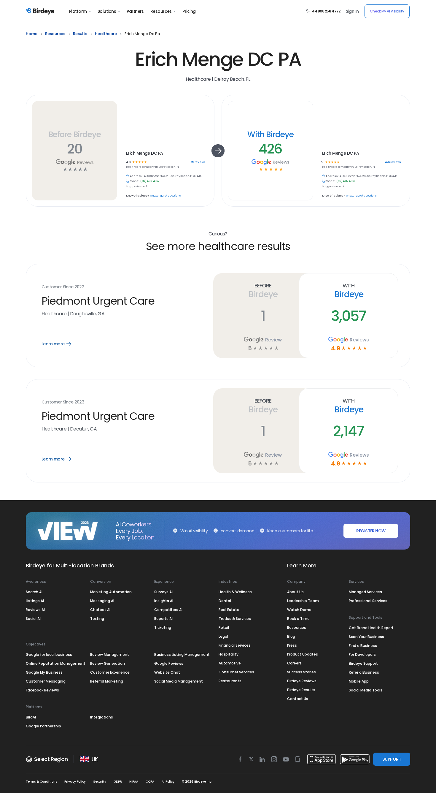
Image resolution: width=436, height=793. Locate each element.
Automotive (230, 663)
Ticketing (162, 627)
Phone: (134, 181)
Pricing (188, 11)
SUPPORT (391, 759)
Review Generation (107, 663)
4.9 (128, 162)
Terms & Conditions (41, 781)
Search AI (34, 591)
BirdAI (31, 717)
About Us (295, 591)
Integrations (101, 717)
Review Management (109, 654)
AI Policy (168, 781)
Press (292, 645)
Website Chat (167, 672)
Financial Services (235, 645)
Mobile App (359, 681)
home (31, 34)
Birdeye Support (363, 663)
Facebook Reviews (42, 690)
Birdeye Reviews (301, 680)
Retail (224, 627)
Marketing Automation (111, 591)
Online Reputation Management (55, 663)
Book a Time (298, 618)
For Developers (362, 654)
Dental (225, 600)
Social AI (33, 618)
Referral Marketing (106, 681)
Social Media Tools (365, 690)
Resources (161, 11)
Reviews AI (35, 609)
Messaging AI (102, 600)
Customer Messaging (46, 681)
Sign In (352, 11)
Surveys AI (163, 591)
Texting (97, 618)
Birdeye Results (301, 689)
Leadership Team (303, 600)
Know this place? (137, 195)
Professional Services (368, 600)
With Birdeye (270, 134)
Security (99, 781)
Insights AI (163, 600)
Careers (294, 663)
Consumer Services (236, 672)
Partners (135, 11)
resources (55, 34)
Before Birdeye (74, 134)
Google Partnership (43, 726)
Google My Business (44, 672)
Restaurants (230, 680)
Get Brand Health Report (371, 627)
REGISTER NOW (370, 531)
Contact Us (297, 698)
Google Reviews (168, 663)
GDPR (118, 781)
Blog (291, 636)
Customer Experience (110, 672)
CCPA (150, 781)
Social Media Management (178, 681)
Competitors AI (168, 609)
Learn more (61, 343)
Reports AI (163, 618)
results (80, 34)
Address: (136, 176)
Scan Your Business (366, 636)
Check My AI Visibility (387, 11)
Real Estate (229, 609)
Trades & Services (235, 618)
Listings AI (35, 600)
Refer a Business (364, 672)
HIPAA (133, 781)
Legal (223, 636)
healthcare (106, 34)
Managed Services (365, 591)
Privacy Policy (75, 781)
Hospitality (228, 654)
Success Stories (301, 672)
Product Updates (302, 654)
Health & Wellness (235, 591)
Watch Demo (299, 609)
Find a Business (363, 645)
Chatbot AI (100, 609)
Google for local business (49, 654)
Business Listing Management (182, 654)
